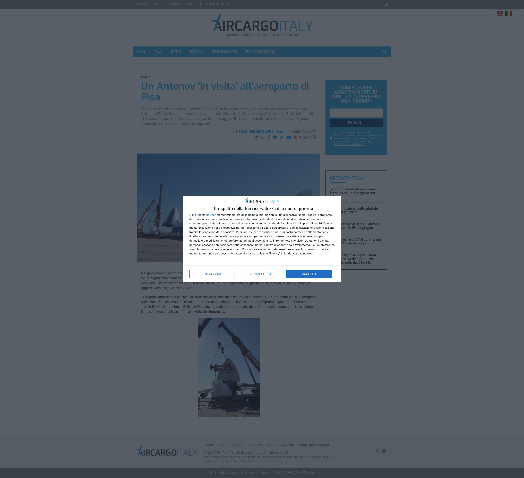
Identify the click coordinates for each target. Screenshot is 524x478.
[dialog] (262, 239)
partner (211, 214)
